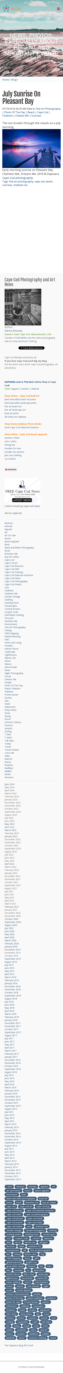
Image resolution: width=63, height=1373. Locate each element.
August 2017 (11, 1035)
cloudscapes (49, 1234)
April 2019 (9, 974)
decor (18, 1242)
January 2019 (11, 983)
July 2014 (9, 1148)
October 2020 (11, 919)
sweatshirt (22, 1321)
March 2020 (10, 940)
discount (10, 1246)
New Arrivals (11, 667)
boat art (43, 1198)
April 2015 (9, 1121)
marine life (42, 1278)
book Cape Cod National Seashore (22, 427)
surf (54, 1317)
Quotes (8, 697)
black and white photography (20, 1198)
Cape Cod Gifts (12, 569)
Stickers (25, 388)
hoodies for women (14, 451)
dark (8, 1242)
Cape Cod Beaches (14, 566)
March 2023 (10, 830)
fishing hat (10, 444)
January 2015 (11, 1130)
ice (28, 1270)
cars (29, 1226)
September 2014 (13, 1142)
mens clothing (13, 1282)
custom (36, 1238)
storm (21, 1317)
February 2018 (12, 1017)
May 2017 (9, 1044)
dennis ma (30, 1242)
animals (32, 1186)
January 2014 (11, 1167)
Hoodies (9, 645)
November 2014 (13, 1136)
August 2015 (11, 1108)
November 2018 (13, 989)
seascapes (38, 1306)
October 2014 (11, 1139)
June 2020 (9, 931)
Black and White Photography (19, 547)
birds (24, 1194)
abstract (20, 1186)
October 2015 (11, 1102)
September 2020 (13, 922)
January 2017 (11, 1056)
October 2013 (11, 1176)
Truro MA (9, 752)
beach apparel (42, 1190)
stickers (10, 1317)
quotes (45, 1302)
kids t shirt (29, 1274)
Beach (31, 112)
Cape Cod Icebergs (14, 572)
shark (22, 1310)
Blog (14, 79)
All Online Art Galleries (15, 416)
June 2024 (9, 784)
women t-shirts (12, 437)
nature (20, 1286)
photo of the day (14, 1298)
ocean (9, 1290)
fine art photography (21, 181)
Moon (8, 660)
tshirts (9, 1329)
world (53, 1337)
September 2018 (13, 995)
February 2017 (12, 1053)
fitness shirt (30, 1254)
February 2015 (12, 1127)
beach (49, 181)
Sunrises (36, 115)
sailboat (25, 1306)
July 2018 (9, 1001)
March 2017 (10, 1050)
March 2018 (10, 1013)
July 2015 (9, 1111)
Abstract (9, 523)
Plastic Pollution (12, 688)
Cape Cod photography (17, 178)
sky (37, 1314)
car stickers (10, 458)
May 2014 (9, 1154)
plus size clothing (13, 455)
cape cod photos (14, 1218)
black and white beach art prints (20, 399)
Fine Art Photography (48, 108)
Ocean (8, 676)
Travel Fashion (12, 749)
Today (8, 743)
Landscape (10, 651)
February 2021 (12, 906)
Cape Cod (42, 112)
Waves (8, 762)
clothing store (32, 1234)
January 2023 (11, 836)
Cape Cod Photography (16, 581)
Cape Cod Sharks (13, 584)
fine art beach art (13, 406)
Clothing (9, 599)
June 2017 (9, 1041)
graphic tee (31, 1262)
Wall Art (35, 388)
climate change (13, 1230)
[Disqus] (31, 230)
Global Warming (12, 636)
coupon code (21, 1238)
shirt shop (11, 1314)
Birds (7, 544)
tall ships (46, 1321)
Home (5, 79)
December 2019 (12, 949)
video (33, 1329)
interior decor (13, 1274)
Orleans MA (22, 115)
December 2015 (12, 1096)
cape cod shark (34, 1218)
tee (8, 1325)
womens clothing (37, 1337)
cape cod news (31, 506)
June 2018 (9, 1004)
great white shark (15, 1266)
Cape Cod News (12, 578)
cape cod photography (37, 1214)
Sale (7, 700)
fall (24, 1250)
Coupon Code (11, 611)
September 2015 (13, 1105)
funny (27, 1258)
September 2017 (13, 1032)
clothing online (13, 1234)
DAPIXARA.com (23, 337)
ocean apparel (24, 1290)
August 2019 (11, 961)
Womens (9, 777)
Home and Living (13, 642)
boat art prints (12, 413)
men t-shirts (11, 441)
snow (46, 1314)
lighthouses (12, 1278)
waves (9, 1333)
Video (7, 755)
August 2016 (11, 1072)
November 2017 (13, 1026)
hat (41, 1266)
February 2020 (12, 943)
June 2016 (9, 1078)
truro (36, 1325)
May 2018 (9, 1007)
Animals (8, 526)
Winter (8, 774)
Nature (8, 664)
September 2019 (13, 958)
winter (22, 1337)
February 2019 (12, 980)
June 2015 (9, 1115)
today (17, 1325)
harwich (31, 1266)
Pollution (9, 691)
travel (26, 1325)
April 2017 (9, 1047)
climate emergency (35, 1230)
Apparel (15, 388)
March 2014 (10, 1161)
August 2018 (11, 998)
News (7, 670)
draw (21, 1246)
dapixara (48, 1238)
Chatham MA (11, 593)
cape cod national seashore (40, 1210)
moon (9, 1286)
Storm (8, 719)
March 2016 (10, 1087)
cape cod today (34, 1222)
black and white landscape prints (21, 402)
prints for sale (13, 1302)
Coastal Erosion (12, 608)
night (45, 1286)
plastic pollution (35, 1298)
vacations (21, 1329)
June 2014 (9, 1151)
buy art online (49, 1202)
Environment (11, 624)
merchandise (41, 1282)
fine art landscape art (15, 409)
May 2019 (9, 971)
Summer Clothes (13, 722)
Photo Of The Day (14, 112)
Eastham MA (11, 621)
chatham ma (20, 185)
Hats (7, 639)
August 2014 (11, 1145)
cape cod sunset (14, 1222)
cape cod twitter (14, 1226)
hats (49, 1266)
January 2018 (11, 1020)
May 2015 (9, 1118)
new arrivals (33, 1286)
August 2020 (11, 925)
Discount (9, 618)
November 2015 (13, 1099)
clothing (53, 1230)
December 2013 (12, 1170)
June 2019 (9, 968)
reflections (11, 1306)
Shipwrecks (10, 706)
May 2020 (9, 934)
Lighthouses (11, 654)
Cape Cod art (11, 562)
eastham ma (34, 1246)
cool (8, 1238)
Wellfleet (9, 768)
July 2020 (9, 928)
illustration (39, 1270)
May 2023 (9, 824)
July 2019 (9, 964)
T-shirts (8, 737)
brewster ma (32, 1202)
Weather (9, 765)
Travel (8, 746)
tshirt (45, 1325)
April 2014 (9, 1157)
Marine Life (10, 657)
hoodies (19, 1270)
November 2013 (13, 1173)
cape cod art (26, 1206)
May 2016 (9, 1081)
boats (9, 1202)
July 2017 (9, 1038)
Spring (8, 716)
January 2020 (11, 946)
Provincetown (11, 694)
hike (8, 1270)
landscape (43, 1274)
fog (42, 1254)
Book (7, 550)
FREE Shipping (12, 633)
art (53, 1186)
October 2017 (11, 1029)
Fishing (8, 630)
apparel (44, 1186)
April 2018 (9, 1010)
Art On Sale (10, 535)
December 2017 (12, 1023)
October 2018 (11, 992)
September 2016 (13, 1069)
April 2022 (9, 863)
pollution (51, 1298)
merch (28, 1282)
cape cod (39, 181)
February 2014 (12, 1164)
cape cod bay (43, 1206)
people (37, 1294)
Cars (7, 587)
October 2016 (11, 1066)
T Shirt (8, 734)
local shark (27, 1278)
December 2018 (12, 986)
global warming (14, 1262)
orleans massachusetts (17, 1294)
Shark (7, 703)
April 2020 (9, 937)
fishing (17, 1254)
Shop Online (11, 709)
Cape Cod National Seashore (19, 575)
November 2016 (13, 1062)
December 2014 (12, 1133)
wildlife (45, 1333)
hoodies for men (13, 448)
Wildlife (8, 771)
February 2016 (12, 1090)
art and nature (13, 1190)
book (18, 1202)
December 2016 (12, 1059)
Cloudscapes (11, 605)
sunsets (8, 728)
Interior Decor (12, 648)
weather (21, 1333)
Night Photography (14, 673)
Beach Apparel (12, 541)
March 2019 (10, 977)
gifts (36, 1258)
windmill (10, 1337)
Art (6, 532)
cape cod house (14, 1210)
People (8, 682)
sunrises (7, 185)
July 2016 (9, 1075)
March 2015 (10, 1124)
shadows (10, 1310)
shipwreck (45, 1310)
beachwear (11, 1194)
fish (8, 1254)
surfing (9, 1321)
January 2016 (11, 1093)
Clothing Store (12, 602)
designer (43, 1242)
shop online (26, 1314)
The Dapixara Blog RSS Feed (19, 1345)
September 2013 (13, 1179)
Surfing (8, 731)
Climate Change (12, 596)
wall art (43, 1329)
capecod (17, 513)
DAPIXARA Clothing (14, 615)
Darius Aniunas (13, 330)
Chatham (7, 115)
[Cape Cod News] (22, 491)
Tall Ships (9, 740)
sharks (32, 1310)
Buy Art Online (12, 556)
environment (12, 1250)
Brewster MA (11, 553)
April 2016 (9, 1084)
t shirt (9, 1186)
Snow (7, 713)
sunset (44, 1317)
